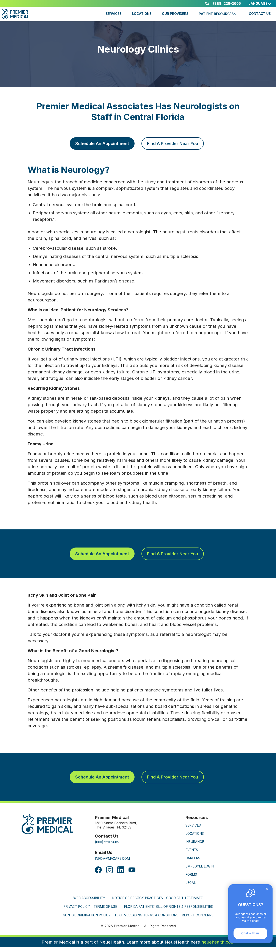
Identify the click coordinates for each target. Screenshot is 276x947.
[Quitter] (267, 889)
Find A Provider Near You (172, 143)
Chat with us (250, 933)
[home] (16, 14)
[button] (260, 3)
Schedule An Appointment (102, 143)
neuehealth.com (218, 942)
